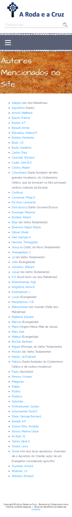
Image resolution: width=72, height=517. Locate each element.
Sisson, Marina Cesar (25, 431)
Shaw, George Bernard (26, 416)
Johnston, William (23, 267)
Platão (16, 386)
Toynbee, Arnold (22, 466)
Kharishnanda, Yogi (24, 282)
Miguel (16, 346)
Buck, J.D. (18, 142)
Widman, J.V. (20, 471)
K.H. (14, 277)
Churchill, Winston (23, 157)
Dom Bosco (19, 207)
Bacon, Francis (21, 117)
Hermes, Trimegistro (25, 242)
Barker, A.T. (19, 122)
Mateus (17, 336)
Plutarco (17, 396)
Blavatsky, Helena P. (25, 132)
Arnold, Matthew (22, 112)
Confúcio (17, 192)
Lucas (16, 297)
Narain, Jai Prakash (24, 356)
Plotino (16, 391)
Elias (15, 222)
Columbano (19, 172)
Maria (15, 326)
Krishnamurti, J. (21, 292)
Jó (14, 257)
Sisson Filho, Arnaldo (25, 426)
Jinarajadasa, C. (21, 252)
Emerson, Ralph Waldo (26, 227)
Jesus (16, 247)
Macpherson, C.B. (23, 302)
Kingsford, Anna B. (23, 287)
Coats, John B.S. (22, 162)
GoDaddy (36, 509)
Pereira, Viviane (22, 376)
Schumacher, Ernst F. (25, 411)
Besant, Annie (20, 127)
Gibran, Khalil (20, 232)
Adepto (16, 102)
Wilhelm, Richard (22, 476)
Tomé (16, 451)
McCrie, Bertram (22, 341)
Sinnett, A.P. (19, 421)
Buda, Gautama (21, 147)
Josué (16, 272)
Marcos (17, 321)
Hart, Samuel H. (21, 237)
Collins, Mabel (21, 167)
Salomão (17, 401)
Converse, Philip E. (24, 197)
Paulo (16, 371)
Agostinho (18, 107)
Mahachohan (20, 307)
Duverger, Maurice (23, 212)
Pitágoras (18, 381)
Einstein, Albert (21, 217)
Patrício (17, 361)
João (15, 262)
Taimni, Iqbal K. (21, 441)
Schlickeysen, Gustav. (26, 406)
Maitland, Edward (23, 316)
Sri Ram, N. (19, 436)
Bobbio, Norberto (23, 137)
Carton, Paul (19, 152)
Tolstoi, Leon (20, 446)
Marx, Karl (18, 331)
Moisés (17, 351)
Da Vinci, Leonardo (24, 202)
